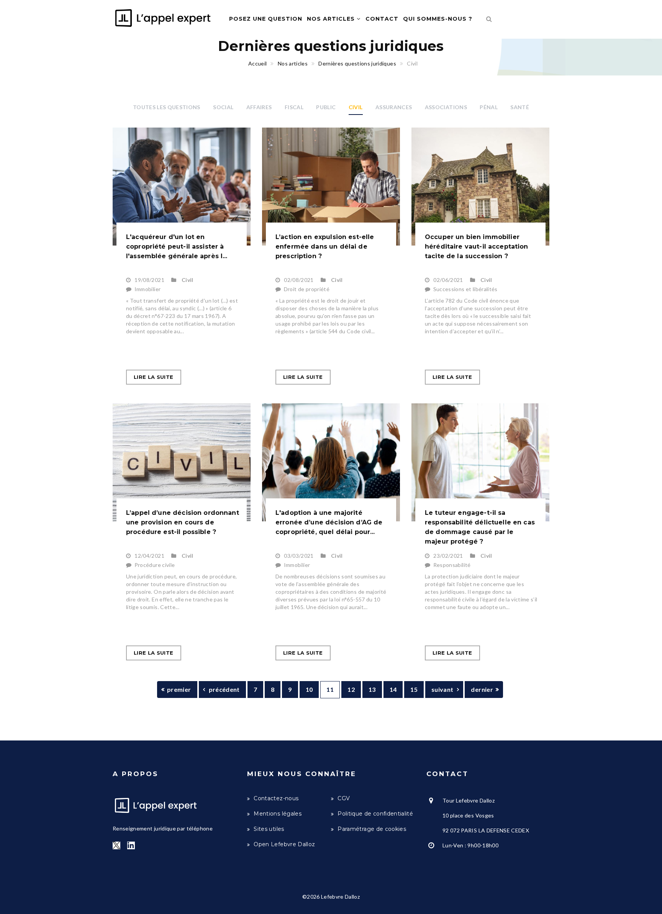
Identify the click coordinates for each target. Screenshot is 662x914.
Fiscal (294, 107)
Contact (381, 18)
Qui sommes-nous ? (437, 18)
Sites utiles (269, 829)
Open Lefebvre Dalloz (284, 844)
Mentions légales (278, 813)
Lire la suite (154, 377)
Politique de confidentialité (375, 813)
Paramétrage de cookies (372, 829)
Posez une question (265, 18)
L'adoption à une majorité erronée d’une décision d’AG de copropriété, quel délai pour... (329, 522)
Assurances (393, 107)
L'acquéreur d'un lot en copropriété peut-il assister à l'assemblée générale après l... (177, 246)
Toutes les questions (166, 107)
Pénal (489, 107)
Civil (356, 107)
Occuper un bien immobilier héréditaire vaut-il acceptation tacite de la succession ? (476, 246)
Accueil (257, 63)
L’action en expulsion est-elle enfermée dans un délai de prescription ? (324, 246)
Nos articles (332, 18)
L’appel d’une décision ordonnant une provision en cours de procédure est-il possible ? (182, 522)
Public (326, 107)
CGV (344, 798)
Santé (519, 107)
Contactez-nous (276, 798)
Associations (446, 107)
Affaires (259, 107)
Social (223, 107)
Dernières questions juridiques (357, 63)
